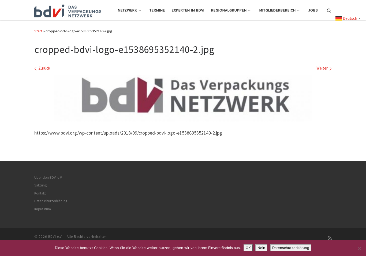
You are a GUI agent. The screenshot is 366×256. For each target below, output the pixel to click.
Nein (261, 248)
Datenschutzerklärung (50, 201)
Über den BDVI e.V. (48, 177)
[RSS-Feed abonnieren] (330, 238)
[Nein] (359, 248)
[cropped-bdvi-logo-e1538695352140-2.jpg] (183, 98)
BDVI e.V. (55, 236)
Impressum (42, 209)
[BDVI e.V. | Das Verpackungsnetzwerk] (67, 10)
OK (248, 248)
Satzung (40, 185)
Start (38, 31)
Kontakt (40, 193)
